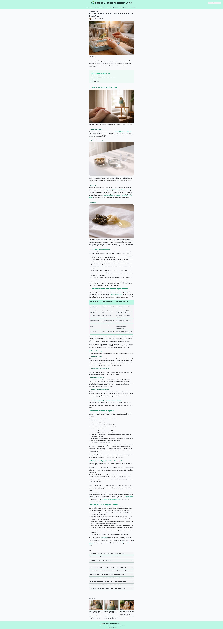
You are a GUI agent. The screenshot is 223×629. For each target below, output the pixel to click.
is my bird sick (104, 537)
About (99, 625)
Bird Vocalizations (89, 7)
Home (108, 625)
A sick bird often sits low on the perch (123, 131)
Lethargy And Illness (124, 7)
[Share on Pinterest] (93, 57)
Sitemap (112, 625)
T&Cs (123, 625)
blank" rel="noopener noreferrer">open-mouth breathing (118, 189)
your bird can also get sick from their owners (111, 499)
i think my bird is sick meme (116, 294)
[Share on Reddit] (95, 57)
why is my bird (123, 291)
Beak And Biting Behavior (112, 7)
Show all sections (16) (94, 81)
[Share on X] (90, 57)
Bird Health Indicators (100, 7)
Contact (103, 625)
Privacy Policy (118, 625)
